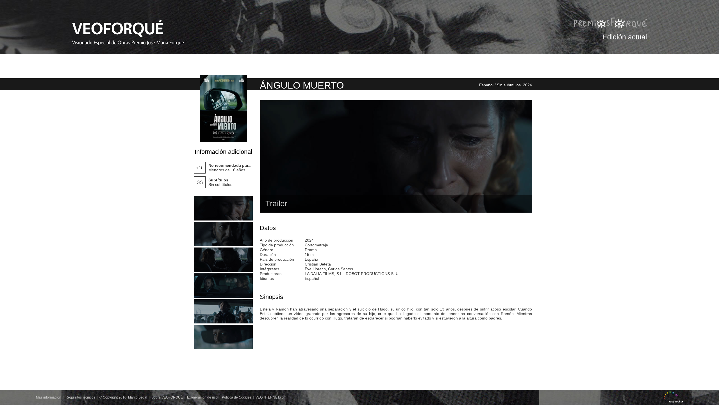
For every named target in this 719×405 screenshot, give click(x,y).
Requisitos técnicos (80, 397)
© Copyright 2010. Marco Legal (123, 397)
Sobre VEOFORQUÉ (167, 397)
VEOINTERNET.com (271, 397)
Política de (236, 397)
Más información (48, 397)
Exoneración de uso (202, 397)
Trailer (276, 203)
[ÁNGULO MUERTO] (223, 208)
